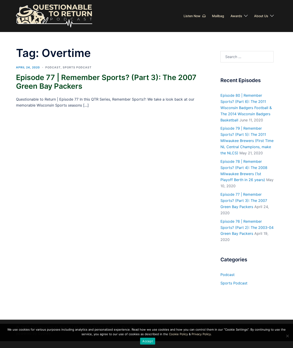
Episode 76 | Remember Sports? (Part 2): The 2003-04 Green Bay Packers (247, 227)
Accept (147, 341)
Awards (236, 16)
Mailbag (218, 16)
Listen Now (193, 16)
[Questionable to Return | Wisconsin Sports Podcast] (54, 15)
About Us (261, 16)
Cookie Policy (178, 334)
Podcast (53, 67)
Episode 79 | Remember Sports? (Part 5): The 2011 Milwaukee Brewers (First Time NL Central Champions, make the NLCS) (247, 140)
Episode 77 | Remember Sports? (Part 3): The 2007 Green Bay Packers (106, 82)
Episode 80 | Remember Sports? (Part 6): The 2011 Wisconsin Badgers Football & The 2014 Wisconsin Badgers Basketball (246, 107)
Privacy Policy (201, 334)
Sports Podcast (77, 67)
